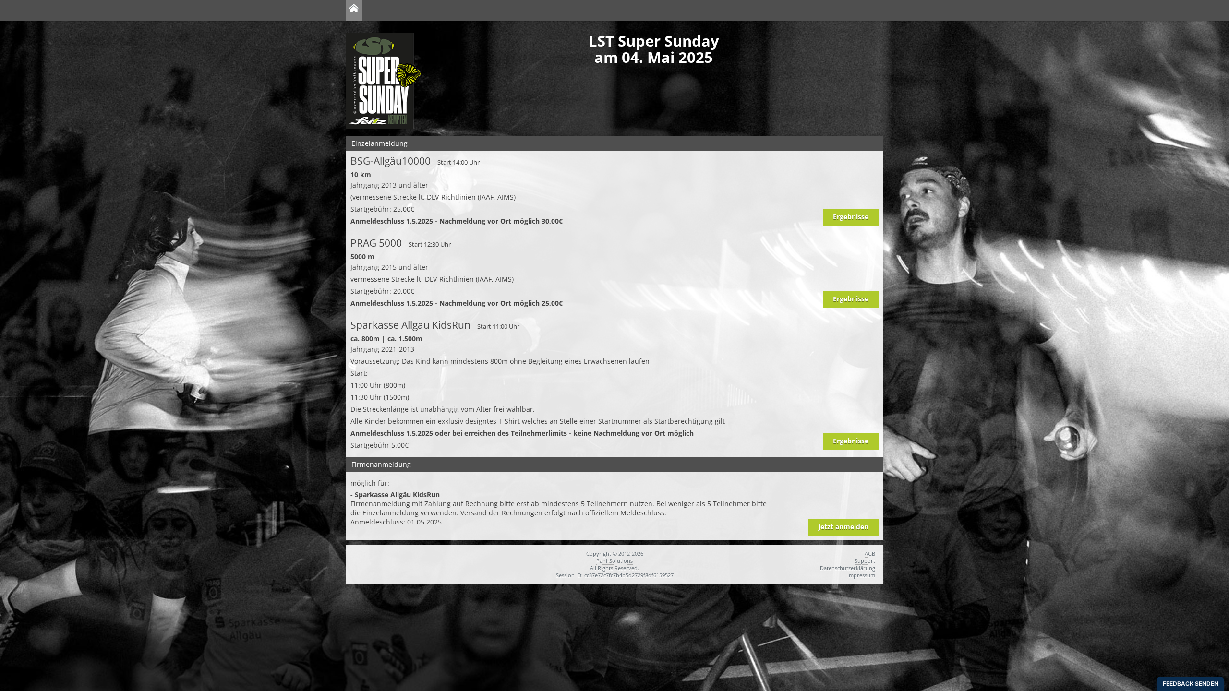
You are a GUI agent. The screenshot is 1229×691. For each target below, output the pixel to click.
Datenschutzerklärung (847, 568)
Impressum (861, 575)
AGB (870, 553)
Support (865, 560)
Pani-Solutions (614, 560)
